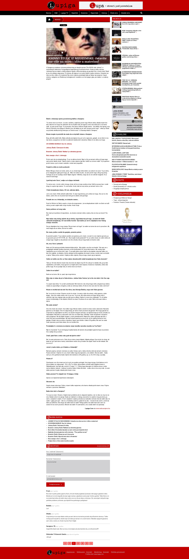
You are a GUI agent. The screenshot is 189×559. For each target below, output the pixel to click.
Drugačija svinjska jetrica (121, 188)
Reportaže (94, 13)
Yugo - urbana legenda (121, 200)
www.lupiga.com (99, 554)
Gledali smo (125, 13)
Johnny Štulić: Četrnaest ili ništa (57, 148)
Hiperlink (74, 13)
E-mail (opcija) (50, 476)
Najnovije (117, 19)
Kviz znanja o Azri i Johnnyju (56, 155)
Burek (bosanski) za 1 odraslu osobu (125, 186)
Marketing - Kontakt (101, 552)
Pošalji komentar (55, 484)
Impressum (71, 552)
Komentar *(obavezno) (53, 459)
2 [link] (73, 543)
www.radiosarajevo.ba (103, 408)
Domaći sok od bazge (120, 184)
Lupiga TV (64, 13)
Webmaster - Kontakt (84, 552)
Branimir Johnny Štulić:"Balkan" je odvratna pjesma (63, 151)
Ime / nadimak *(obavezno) (54, 451)
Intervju (104, 13)
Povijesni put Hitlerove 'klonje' (123, 198)
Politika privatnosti (118, 552)
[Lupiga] (61, 4)
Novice (48, 13)
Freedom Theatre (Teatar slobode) (124, 202)
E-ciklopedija (122, 194)
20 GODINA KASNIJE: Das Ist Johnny (59, 144)
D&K (56, 13)
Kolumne (84, 13)
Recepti (118, 180)
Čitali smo (114, 13)
